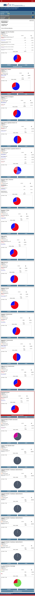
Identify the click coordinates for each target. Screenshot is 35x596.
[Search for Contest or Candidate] (34, 1)
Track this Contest (5, 35)
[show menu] (1, 1)
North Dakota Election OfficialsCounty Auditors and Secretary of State (20, 5)
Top (25, 120)
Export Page (31, 20)
